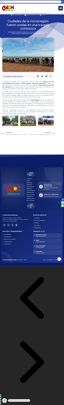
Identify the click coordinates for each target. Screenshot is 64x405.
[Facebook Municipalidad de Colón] (4, 225)
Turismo (43, 15)
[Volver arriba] (59, 259)
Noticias (36, 222)
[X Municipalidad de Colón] (12, 225)
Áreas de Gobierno (39, 220)
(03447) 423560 (40, 252)
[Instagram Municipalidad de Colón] (8, 225)
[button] (60, 8)
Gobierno (37, 218)
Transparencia (8, 241)
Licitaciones (7, 244)
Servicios (36, 225)
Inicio (44, 259)
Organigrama (7, 236)
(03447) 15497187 (40, 241)
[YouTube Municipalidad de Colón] (16, 225)
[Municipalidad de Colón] (13, 190)
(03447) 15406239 (40, 236)
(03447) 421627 (40, 247)
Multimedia (37, 227)
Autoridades (7, 234)
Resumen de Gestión (10, 239)
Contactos (50, 259)
